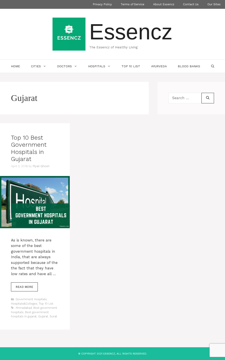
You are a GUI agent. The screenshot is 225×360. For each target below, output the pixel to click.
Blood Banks (189, 66)
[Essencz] (69, 33)
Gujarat (43, 316)
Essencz (130, 31)
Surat (53, 316)
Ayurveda (159, 66)
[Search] (207, 98)
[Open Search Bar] (213, 66)
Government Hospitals (31, 299)
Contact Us (191, 4)
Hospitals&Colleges (24, 303)
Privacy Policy (102, 4)
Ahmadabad (24, 307)
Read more (24, 287)
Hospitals (96, 66)
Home (15, 66)
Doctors (64, 66)
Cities (36, 66)
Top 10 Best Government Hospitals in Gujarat (29, 148)
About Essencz (163, 4)
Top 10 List (131, 66)
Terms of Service (132, 4)
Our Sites (214, 4)
